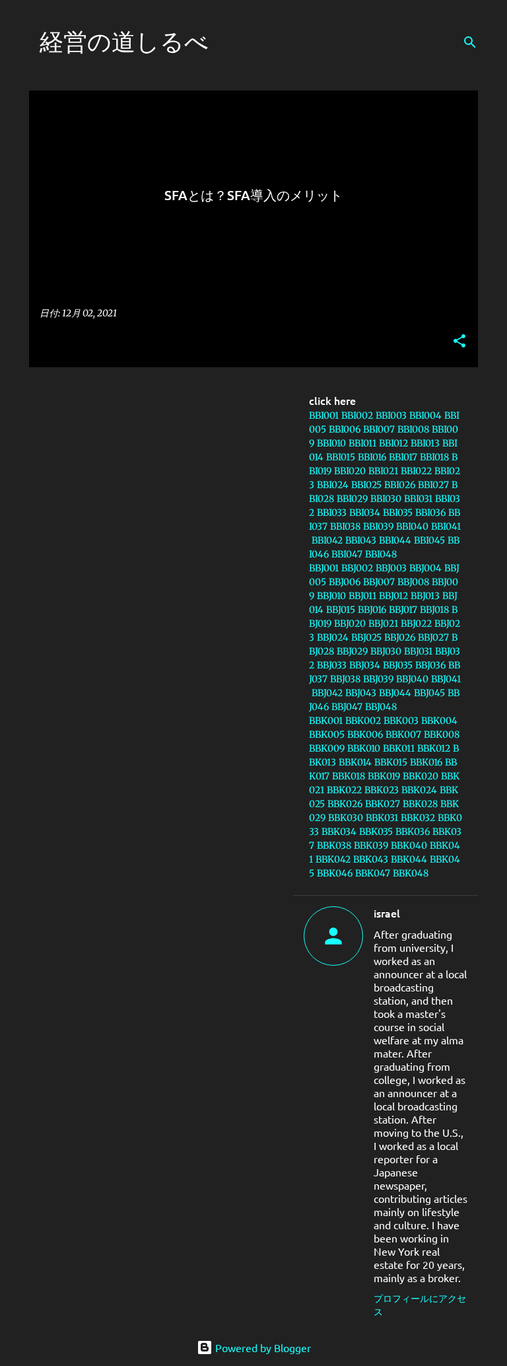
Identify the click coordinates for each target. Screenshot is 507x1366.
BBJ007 (379, 582)
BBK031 (382, 818)
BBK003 (401, 721)
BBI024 (333, 485)
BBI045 (429, 540)
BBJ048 (381, 707)
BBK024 (419, 790)
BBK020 (420, 776)
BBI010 (331, 443)
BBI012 (393, 443)
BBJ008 (413, 582)
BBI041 (446, 526)
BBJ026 (399, 637)
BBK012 (433, 748)
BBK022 (344, 790)
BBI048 (381, 554)
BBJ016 (372, 610)
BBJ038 (345, 679)
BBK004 (439, 721)
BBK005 (327, 734)
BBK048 (410, 873)
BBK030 (345, 818)
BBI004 (425, 415)
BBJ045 (429, 693)
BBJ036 (430, 665)
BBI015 (340, 457)
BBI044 (395, 540)
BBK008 (441, 734)
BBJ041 (446, 679)
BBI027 (433, 485)
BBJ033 (332, 665)
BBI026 (399, 485)
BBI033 (332, 513)
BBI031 (418, 499)
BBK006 (365, 734)
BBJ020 (350, 623)
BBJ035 (398, 665)
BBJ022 (416, 623)
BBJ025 (366, 637)
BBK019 (384, 776)
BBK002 (363, 721)
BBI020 (350, 471)
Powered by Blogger (262, 1347)
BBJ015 (340, 610)
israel (387, 912)
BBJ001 (324, 568)
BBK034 (338, 832)
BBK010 (363, 748)
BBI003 (391, 415)
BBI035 (398, 513)
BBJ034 (364, 665)
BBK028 (420, 804)
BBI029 (352, 499)
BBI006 (344, 429)
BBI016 (372, 457)
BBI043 (360, 540)
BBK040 (409, 845)
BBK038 (334, 845)
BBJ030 (385, 651)
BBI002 (357, 415)
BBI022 (416, 471)
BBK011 (399, 748)
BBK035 (376, 832)
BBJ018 (434, 610)
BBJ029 (352, 651)
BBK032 (418, 818)
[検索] (470, 42)
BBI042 (327, 540)
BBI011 (362, 443)
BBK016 (426, 762)
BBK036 (412, 832)
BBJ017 (403, 610)
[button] (459, 342)
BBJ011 (362, 596)
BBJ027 (433, 637)
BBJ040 (412, 679)
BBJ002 (357, 568)
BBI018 (434, 457)
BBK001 (326, 721)
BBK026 (344, 804)
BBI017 (403, 457)
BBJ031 (418, 651)
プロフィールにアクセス (420, 1304)
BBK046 (335, 873)
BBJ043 (360, 693)
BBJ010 (331, 596)
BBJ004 (425, 568)
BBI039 (378, 526)
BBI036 (430, 513)
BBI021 (383, 471)
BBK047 (372, 873)
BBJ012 (393, 596)
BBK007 (403, 734)
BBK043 (370, 859)
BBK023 (381, 790)
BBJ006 (344, 582)
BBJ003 (391, 568)
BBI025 (366, 485)
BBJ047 (346, 707)
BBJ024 (333, 637)
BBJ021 (383, 623)
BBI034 (364, 513)
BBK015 (390, 762)
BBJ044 (395, 693)
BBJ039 (378, 679)
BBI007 (379, 429)
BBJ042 (327, 693)
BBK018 (348, 776)
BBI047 (346, 554)
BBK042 (333, 859)
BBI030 (385, 499)
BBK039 (371, 845)
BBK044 (409, 859)
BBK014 (355, 762)
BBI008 (413, 429)
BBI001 (324, 415)
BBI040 (412, 526)
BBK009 (327, 748)
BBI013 (425, 443)
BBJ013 (425, 596)
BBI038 (345, 526)
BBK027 (382, 804)
